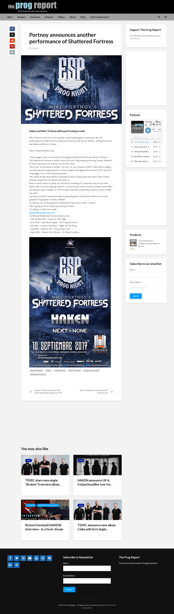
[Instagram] (23, 558)
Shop (83, 17)
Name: (132, 269)
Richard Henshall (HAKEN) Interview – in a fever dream (44, 527)
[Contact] (29, 558)
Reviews (21, 17)
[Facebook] (10, 558)
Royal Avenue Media (108, 605)
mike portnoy (60, 370)
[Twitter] (16, 558)
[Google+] (10, 565)
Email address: (136, 282)
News (10, 17)
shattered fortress (38, 374)
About (72, 17)
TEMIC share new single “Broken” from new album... (43, 482)
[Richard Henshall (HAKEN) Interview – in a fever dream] (45, 509)
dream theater (37, 370)
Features (49, 17)
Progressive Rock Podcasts (47, 505)
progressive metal (91, 370)
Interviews (35, 17)
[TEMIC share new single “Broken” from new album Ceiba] (45, 465)
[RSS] (16, 565)
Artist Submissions (99, 17)
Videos (61, 17)
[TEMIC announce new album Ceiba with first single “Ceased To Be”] (97, 509)
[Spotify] (49, 558)
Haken (48, 370)
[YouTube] (36, 558)
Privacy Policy (87, 608)
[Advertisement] (117, 6)
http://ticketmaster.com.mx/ (42, 212)
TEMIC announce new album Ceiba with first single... (96, 527)
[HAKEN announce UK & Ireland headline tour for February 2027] (97, 465)
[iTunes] (43, 558)
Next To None (74, 370)
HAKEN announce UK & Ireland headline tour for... (95, 482)
